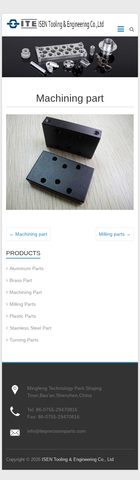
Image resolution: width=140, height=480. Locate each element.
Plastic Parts (23, 316)
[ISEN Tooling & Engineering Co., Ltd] (56, 23)
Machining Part (26, 292)
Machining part (28, 234)
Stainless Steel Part (30, 328)
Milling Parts (23, 304)
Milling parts (115, 234)
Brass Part (21, 280)
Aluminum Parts (26, 268)
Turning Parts (24, 340)
